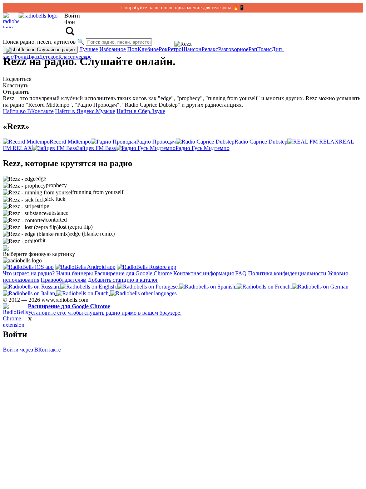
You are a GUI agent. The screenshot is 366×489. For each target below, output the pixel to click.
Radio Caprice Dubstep (260, 142)
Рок (163, 49)
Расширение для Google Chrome (133, 273)
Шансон (192, 49)
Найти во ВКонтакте (28, 111)
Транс (264, 49)
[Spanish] (208, 286)
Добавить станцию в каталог (123, 280)
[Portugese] (148, 286)
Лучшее (88, 49)
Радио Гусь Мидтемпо (202, 148)
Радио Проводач (156, 142)
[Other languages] (143, 293)
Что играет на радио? (29, 273)
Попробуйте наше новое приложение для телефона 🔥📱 (183, 7)
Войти (72, 16)
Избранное (112, 49)
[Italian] (29, 293)
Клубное (148, 49)
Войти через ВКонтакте (32, 350)
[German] (320, 286)
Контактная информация (203, 273)
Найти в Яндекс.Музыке (85, 111)
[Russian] (31, 286)
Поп (132, 49)
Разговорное (233, 49)
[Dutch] (83, 293)
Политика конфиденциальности (287, 273)
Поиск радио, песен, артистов (39, 42)
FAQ (241, 273)
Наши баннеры (74, 273)
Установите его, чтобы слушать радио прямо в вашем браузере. (105, 309)
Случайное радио (55, 49)
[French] (264, 286)
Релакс (210, 49)
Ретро (175, 49)
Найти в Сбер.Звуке (141, 111)
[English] (88, 286)
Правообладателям (63, 280)
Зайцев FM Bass (96, 148)
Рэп (252, 49)
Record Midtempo (70, 142)
